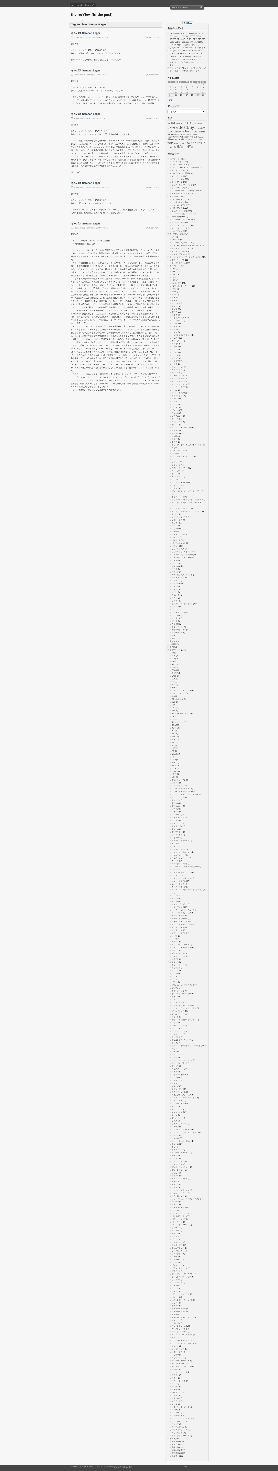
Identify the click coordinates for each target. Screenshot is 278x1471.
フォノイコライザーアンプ (182, 185)
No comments (153, 38)
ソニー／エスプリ (179, 482)
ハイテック (176, 532)
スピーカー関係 (176, 217)
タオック (175, 488)
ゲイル (174, 997)
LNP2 (203, 132)
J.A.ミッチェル (177, 722)
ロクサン (175, 1410)
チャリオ (175, 1158)
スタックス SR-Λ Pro (178, 68)
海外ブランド (175, 650)
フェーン (175, 1257)
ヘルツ (174, 560)
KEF (173, 737)
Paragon (185, 137)
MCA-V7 (183, 135)
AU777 (171, 128)
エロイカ (175, 352)
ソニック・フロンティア (181, 1130)
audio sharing (87, 38)
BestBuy (186, 127)
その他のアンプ (178, 202)
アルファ (175, 326)
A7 (192, 124)
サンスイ (175, 433)
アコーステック (178, 797)
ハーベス (175, 1205)
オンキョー (176, 373)
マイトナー (176, 1320)
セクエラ (175, 1106)
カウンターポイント (180, 933)
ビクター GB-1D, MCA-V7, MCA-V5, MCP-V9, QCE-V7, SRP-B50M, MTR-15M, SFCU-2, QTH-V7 (187, 53)
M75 (177, 134)
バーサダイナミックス (180, 1213)
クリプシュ (176, 968)
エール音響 (176, 355)
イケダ (174, 332)
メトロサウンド (178, 1349)
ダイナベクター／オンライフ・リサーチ (187, 491)
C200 (199, 128)
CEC (174, 274)
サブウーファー (178, 222)
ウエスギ (175, 338)
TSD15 (170, 143)
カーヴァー (176, 939)
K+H (173, 734)
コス (173, 1000)
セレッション (177, 1112)
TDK (173, 298)
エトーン (175, 347)
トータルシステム (179, 263)
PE (173, 751)
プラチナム (176, 1271)
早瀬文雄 (175, 1447)
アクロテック (177, 321)
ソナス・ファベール (180, 1124)
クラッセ (175, 962)
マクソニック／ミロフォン (182, 575)
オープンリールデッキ (180, 248)
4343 (188, 123)
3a (173, 653)
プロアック (176, 1280)
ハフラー (175, 1202)
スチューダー (177, 1089)
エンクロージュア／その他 (182, 220)
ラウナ (174, 1378)
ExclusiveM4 (179, 132)
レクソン (175, 1395)
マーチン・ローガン (180, 1332)
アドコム (175, 803)
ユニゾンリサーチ (179, 1372)
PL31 (191, 137)
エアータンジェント (180, 864)
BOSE (174, 685)
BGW (174, 679)
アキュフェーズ (178, 318)
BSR (173, 688)
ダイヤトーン (177, 497)
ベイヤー (175, 1291)
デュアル (175, 1176)
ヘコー (174, 1288)
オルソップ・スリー (180, 904)
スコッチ (175, 1078)
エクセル (175, 344)
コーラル (175, 419)
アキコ (174, 315)
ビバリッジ (176, 1231)
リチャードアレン (179, 1381)
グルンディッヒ (178, 991)
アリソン (175, 820)
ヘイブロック (177, 1286)
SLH (172, 140)
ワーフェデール (178, 1427)
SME (174, 766)
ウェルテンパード (179, 855)
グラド (174, 982)
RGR (174, 760)
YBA (173, 777)
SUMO (174, 771)
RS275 (200, 137)
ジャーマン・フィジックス (182, 1060)
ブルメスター (177, 1265)
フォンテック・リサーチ (181, 558)
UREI (174, 774)
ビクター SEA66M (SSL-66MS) (182, 48)
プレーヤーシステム (180, 188)
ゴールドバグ (177, 422)
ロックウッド (177, 1416)
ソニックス (176, 480)
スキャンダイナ (178, 1075)
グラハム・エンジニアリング (183, 985)
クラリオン (176, 402)
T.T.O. (174, 295)
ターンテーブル (178, 179)
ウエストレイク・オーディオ (183, 858)
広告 (171, 641)
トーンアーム (177, 182)
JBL (173, 725)
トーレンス (176, 1182)
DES (173, 705)
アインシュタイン (179, 780)
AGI (173, 659)
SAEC (174, 292)
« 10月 (170, 100)
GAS (173, 716)
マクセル (175, 572)
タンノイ (175, 1135)
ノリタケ (175, 529)
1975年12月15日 (102, 118)
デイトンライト (178, 1170)
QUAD (174, 754)
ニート (174, 526)
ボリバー (175, 1303)
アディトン (176, 800)
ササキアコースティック (181, 428)
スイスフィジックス (180, 1069)
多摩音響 (175, 624)
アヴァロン (176, 838)
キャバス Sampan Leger (85, 33)
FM (189, 132)
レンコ (174, 1404)
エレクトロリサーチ (180, 884)
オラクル (175, 901)
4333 (182, 124)
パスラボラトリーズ (180, 1216)
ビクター (175, 546)
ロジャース (176, 1413)
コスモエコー (177, 416)
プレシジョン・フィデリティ (183, 1274)
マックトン (176, 581)
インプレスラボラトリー (181, 335)
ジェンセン (176, 1052)
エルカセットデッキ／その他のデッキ (186, 246)
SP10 (177, 139)
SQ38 (187, 140)
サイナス (175, 1017)
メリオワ (175, 1355)
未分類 (172, 647)
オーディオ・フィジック (181, 924)
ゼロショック (177, 477)
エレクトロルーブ (179, 887)
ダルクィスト (177, 1150)
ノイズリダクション (180, 254)
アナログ (175, 809)
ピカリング (176, 1236)
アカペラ (175, 783)
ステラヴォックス (179, 1092)
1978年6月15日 (102, 38)
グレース (175, 410)
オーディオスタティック (181, 913)
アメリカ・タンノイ (180, 818)
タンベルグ (176, 1138)
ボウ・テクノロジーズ (180, 1294)
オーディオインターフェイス (183, 910)
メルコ (174, 586)
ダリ (173, 1147)
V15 (176, 142)
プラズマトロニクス (180, 1268)
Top (185, 1467)
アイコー (175, 306)
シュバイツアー (178, 1031)
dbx (173, 696)
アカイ (174, 312)
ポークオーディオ (179, 1309)
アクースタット (178, 786)
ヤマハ (174, 595)
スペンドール (177, 1101)
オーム (174, 390)
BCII (176, 128)
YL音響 (175, 300)
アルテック (176, 823)
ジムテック (176, 454)
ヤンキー (175, 1369)
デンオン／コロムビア (180, 508)
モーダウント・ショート (181, 1366)
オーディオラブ (178, 916)
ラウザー (175, 1375)
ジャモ (174, 1057)
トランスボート (178, 170)
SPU (182, 139)
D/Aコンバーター (178, 165)
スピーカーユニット (180, 228)
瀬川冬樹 (175, 1450)
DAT (173, 237)
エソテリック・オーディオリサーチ (186, 867)
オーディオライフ (179, 387)
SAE (173, 763)
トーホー (175, 514)
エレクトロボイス (179, 881)
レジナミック (177, 610)
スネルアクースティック (181, 1095)
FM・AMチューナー (179, 199)
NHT (173, 748)
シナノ (174, 442)
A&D (173, 269)
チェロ (174, 1156)
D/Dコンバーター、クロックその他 (185, 168)
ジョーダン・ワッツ (180, 1063)
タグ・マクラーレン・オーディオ (185, 1132)
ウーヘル (175, 861)
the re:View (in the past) (91, 14)
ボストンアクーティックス (182, 1300)
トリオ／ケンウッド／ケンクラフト (186, 511)
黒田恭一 (175, 1456)
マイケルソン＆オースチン (182, 1317)
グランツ (175, 407)
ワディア (175, 1424)
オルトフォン (177, 907)
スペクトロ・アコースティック (184, 1098)
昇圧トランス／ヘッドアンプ (183, 194)
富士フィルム (177, 627)
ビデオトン (176, 1228)
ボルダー (175, 1306)
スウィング (176, 462)
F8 (186, 131)
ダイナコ (175, 1144)
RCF (173, 757)
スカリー (175, 1072)
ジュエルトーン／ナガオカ (182, 456)
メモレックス (177, 1352)
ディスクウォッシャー (180, 1167)
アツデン (175, 324)
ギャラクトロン (178, 953)
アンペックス (177, 835)
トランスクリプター (180, 1179)
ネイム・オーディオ (180, 1193)
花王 (173, 636)
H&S (173, 719)
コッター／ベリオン (180, 1002)
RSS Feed (188, 23)
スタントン (176, 1083)
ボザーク (175, 1297)
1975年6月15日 (102, 187)
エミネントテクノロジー (181, 872)
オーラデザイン (178, 927)
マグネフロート (178, 578)
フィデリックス (178, 549)
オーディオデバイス (180, 381)
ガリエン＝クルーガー (180, 945)
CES (173, 277)
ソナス (174, 1121)
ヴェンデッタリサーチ (180, 1436)
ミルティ (175, 1346)
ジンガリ (175, 1066)
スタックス (176, 465)
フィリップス (177, 1245)
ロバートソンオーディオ (181, 1418)
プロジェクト (177, 1283)
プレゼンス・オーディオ (181, 1277)
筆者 (171, 1439)
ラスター (175, 601)
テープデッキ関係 (177, 234)
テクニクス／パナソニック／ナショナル (187, 503)
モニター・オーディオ (180, 1361)
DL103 (171, 132)
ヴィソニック (177, 1433)
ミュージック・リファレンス (183, 1343)
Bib (173, 682)
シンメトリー (177, 1034)
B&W (174, 670)
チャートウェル (178, 1161)
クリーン (175, 404)
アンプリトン (177, 832)
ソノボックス (177, 485)
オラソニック (177, 370)
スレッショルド (178, 1104)
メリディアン (177, 1358)
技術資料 (173, 644)
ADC (174, 656)
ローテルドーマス (179, 1421)
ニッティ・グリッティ (180, 1190)
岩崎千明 (175, 1444)
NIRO (174, 289)
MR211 (190, 135)
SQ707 (193, 140)
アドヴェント (177, 806)
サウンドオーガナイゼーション (184, 1020)
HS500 (198, 132)
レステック (176, 1401)
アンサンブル (177, 826)
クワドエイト (177, 976)
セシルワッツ (177, 1109)
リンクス (175, 1387)
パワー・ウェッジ (179, 1219)
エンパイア (176, 896)
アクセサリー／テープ (180, 243)
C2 (195, 128)
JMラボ (175, 728)
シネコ (174, 1023)
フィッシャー (177, 1242)
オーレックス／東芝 (180, 393)
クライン (175, 959)
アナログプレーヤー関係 (179, 173)
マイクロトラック (179, 1312)
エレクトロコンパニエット (182, 878)
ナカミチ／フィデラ (180, 517)
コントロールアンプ (180, 205)
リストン (175, 607)
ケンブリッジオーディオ (181, 994)
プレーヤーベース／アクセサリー (185, 191)
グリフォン (176, 988)
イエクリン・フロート (180, 841)
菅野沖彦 (175, 1453)
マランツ (175, 584)
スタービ (175, 1086)
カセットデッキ (178, 251)
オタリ (174, 364)
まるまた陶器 (177, 303)
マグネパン (176, 1323)
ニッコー (175, 523)
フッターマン (177, 1260)
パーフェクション (179, 543)
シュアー (175, 1028)
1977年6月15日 (102, 75)
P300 (179, 137)
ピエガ (174, 1234)
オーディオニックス (180, 384)
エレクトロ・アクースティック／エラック (188, 890)
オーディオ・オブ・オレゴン (183, 922)
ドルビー (175, 1184)
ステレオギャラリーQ (180, 468)
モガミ (174, 592)
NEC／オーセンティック (181, 286)
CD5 (203, 128)
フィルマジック (178, 1248)
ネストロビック (178, 1196)
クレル (174, 971)
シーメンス (176, 1037)
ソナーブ (175, 1127)
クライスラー (177, 396)
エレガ (174, 350)
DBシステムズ (177, 699)
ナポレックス (177, 520)
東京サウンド (177, 633)
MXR (174, 745)
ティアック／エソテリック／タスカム (186, 500)
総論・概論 (185, 147)
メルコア (175, 589)
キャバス (175, 950)
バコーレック (177, 1210)
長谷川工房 (176, 638)
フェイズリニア (178, 1251)
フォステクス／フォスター (182, 555)
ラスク (174, 598)
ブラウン (175, 1262)
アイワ (174, 309)
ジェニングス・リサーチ (181, 1040)
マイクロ (175, 566)
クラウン (175, 399)
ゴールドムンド (178, 1011)
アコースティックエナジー (182, 792)
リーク (174, 1390)
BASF (174, 676)
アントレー (176, 329)
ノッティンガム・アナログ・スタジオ (186, 1199)
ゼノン (174, 474)
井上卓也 (175, 1442)
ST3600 (199, 140)
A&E (173, 272)
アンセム (175, 829)
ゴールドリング (178, 1014)
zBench (116, 1466)
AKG (173, 662)
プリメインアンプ (179, 211)
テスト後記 (185, 142)
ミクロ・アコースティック (182, 1335)
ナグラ (174, 1187)
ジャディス (176, 1054)
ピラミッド (176, 1239)
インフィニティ (178, 849)
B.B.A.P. (175, 673)
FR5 (193, 132)
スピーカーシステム (180, 225)
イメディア (176, 846)
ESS (173, 711)
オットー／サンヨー (180, 367)
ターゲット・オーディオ (181, 1141)
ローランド (176, 618)
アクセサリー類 (178, 260)
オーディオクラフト (180, 376)
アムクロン (176, 815)
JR (173, 731)
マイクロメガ (177, 1314)
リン (173, 1384)
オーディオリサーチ (180, 919)
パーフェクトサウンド (180, 1225)
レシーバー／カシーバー (181, 214)
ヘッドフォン (177, 231)
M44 (173, 135)
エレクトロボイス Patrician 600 (182, 62)
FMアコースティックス (181, 714)
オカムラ (175, 358)
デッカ (174, 1173)
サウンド (175, 425)
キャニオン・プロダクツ (181, 948)
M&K (174, 742)
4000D (178, 124)
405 (169, 124)
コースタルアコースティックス (184, 1008)
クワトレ (175, 974)
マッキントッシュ (179, 1326)
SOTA (174, 768)
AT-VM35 (198, 123)
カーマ (174, 936)
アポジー (175, 812)
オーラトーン (177, 930)
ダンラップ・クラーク (180, 1153)
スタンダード (177, 1080)
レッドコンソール (179, 612)
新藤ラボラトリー (179, 630)
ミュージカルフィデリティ (182, 1340)
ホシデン (175, 563)
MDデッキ (176, 240)
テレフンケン (177, 1164)
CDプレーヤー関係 (177, 159)
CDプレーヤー (177, 162)
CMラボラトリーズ (179, 693)
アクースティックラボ (180, 789)
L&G (173, 280)
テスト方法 (197, 143)
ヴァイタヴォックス (180, 1430)
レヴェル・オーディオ (180, 1407)
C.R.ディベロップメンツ (181, 690)
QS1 (195, 137)
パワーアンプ (177, 208)
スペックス (176, 471)
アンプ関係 (174, 196)
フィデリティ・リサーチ (181, 552)
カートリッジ (177, 176)
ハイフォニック (178, 534)
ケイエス (175, 413)
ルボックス (176, 1392)
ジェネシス (176, 1043)
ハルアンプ (176, 537)
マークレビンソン (179, 1329)
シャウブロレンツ (179, 1026)
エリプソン (176, 875)
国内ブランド (175, 266)
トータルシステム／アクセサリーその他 (185, 257)
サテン (174, 430)
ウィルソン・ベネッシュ (181, 852)
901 (173, 123)
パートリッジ (177, 1222)
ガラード (175, 942)
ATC (173, 664)
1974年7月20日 (102, 228)
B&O (173, 667)
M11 (169, 134)
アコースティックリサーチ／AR (184, 794)
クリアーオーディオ (180, 965)
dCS (173, 702)
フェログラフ (177, 1254)
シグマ (174, 439)
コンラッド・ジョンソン (181, 1005)
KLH (173, 740)
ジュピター (176, 459)
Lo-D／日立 (176, 283)
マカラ (174, 569)
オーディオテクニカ (180, 378)
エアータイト (177, 341)
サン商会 (175, 436)
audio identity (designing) (82, 5)
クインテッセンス (179, 956)
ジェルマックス (178, 451)
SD (169, 139)
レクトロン (176, 1398)
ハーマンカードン (179, 1208)
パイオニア (176, 540)
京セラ (174, 621)
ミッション (176, 1338)
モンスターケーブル (180, 1364)
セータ (174, 1115)
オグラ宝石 (176, 361)
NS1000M (172, 137)
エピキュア (176, 870)
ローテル (175, 615)
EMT (173, 708)
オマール (175, 898)
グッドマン (176, 979)
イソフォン (176, 844)
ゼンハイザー (177, 1118)
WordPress (127, 1466)
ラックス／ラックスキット (182, 604)
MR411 (196, 134)
